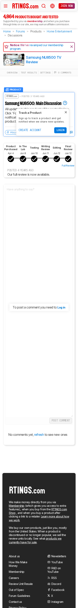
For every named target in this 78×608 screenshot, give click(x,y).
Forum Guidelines (19, 595)
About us (14, 556)
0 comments (63, 72)
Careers (14, 578)
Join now (67, 6)
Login (60, 130)
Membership (16, 505)
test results (29, 72)
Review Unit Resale (21, 584)
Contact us (15, 601)
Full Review (68, 165)
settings (45, 72)
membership (35, 21)
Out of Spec (16, 589)
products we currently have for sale (35, 540)
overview (12, 72)
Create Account (30, 130)
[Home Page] (25, 6)
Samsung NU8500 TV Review (43, 59)
